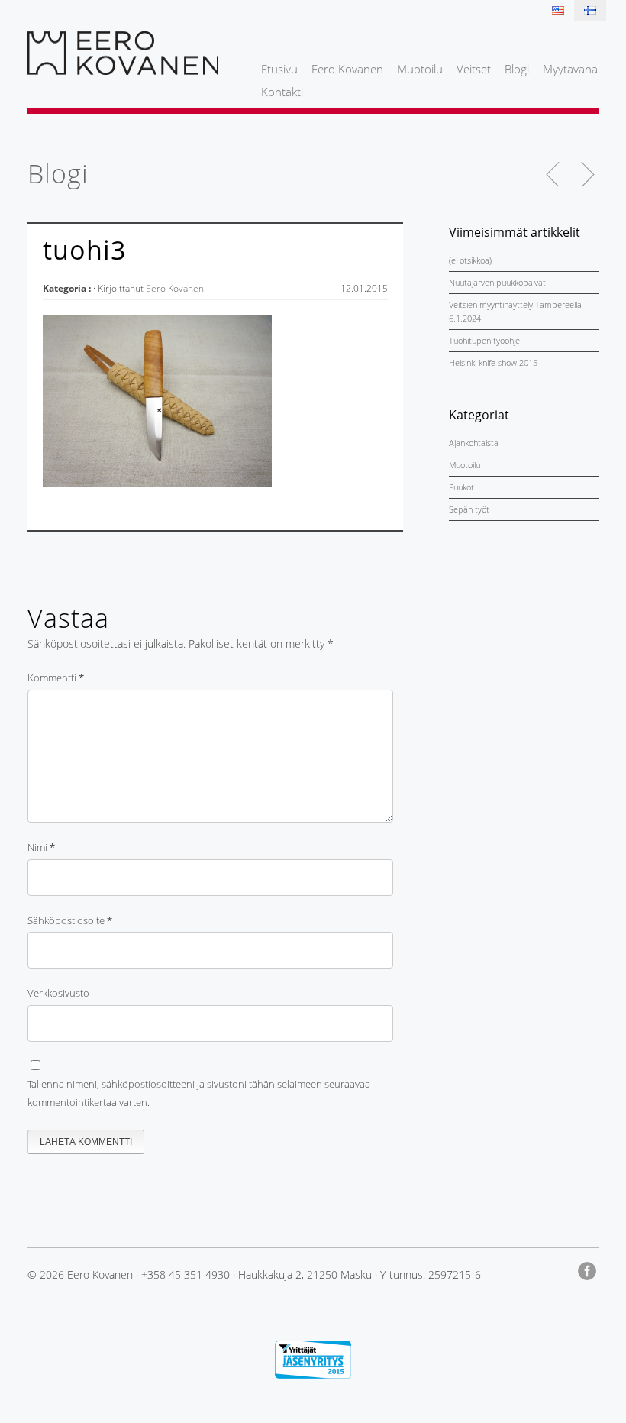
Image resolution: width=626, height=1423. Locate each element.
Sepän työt (469, 509)
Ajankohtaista (474, 442)
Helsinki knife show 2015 (493, 362)
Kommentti (55, 677)
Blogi (517, 68)
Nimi (41, 847)
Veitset (474, 68)
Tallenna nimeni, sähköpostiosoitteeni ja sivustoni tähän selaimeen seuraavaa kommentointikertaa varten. (198, 1093)
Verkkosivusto (58, 993)
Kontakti (282, 91)
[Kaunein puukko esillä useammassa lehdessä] (587, 174)
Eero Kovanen (347, 68)
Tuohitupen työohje (484, 340)
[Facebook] (588, 1268)
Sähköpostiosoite (69, 920)
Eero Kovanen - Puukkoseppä (122, 53)
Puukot (461, 487)
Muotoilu (420, 68)
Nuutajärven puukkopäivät (497, 282)
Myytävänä (570, 68)
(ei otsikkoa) (470, 260)
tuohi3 (84, 249)
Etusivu (279, 68)
